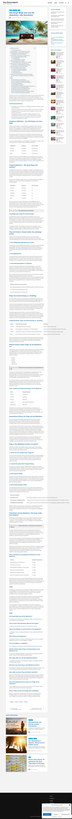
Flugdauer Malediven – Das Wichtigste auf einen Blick (20, 51)
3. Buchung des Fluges (16, 71)
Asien (11, 10)
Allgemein (30, 738)
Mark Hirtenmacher (14, 17)
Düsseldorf (12, 193)
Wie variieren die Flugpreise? (17, 83)
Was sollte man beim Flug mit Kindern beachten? (21, 89)
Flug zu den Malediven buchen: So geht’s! (18, 67)
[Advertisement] (36, 783)
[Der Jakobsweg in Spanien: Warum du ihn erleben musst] (16, 744)
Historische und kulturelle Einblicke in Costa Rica (60, 93)
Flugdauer (12, 701)
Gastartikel (52, 798)
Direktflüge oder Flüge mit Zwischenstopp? (19, 54)
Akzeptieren (47, 814)
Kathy (31, 769)
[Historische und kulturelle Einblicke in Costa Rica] (53, 93)
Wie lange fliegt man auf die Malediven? (19, 79)
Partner (51, 796)
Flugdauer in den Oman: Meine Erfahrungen (59, 70)
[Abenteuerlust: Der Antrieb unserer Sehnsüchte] (16, 726)
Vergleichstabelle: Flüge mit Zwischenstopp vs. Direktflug (22, 62)
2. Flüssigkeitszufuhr (16, 58)
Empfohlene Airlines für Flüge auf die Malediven (19, 66)
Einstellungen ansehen (65, 814)
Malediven (29, 106)
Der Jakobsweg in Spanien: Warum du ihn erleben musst (36, 742)
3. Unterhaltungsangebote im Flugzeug (19, 59)
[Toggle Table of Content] (34, 48)
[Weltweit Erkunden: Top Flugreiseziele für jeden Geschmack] (53, 101)
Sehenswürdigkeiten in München (56, 39)
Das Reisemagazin (10, 2)
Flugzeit (16, 701)
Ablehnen (56, 814)
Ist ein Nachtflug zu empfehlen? (18, 84)
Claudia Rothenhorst (33, 750)
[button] (69, 804)
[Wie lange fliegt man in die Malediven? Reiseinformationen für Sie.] (53, 76)
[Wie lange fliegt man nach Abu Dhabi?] (53, 138)
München (12, 150)
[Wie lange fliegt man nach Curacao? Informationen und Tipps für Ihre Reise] (53, 108)
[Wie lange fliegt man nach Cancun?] (53, 124)
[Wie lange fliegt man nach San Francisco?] (53, 131)
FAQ (12, 78)
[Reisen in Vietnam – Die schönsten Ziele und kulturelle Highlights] (53, 61)
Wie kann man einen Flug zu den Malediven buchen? (21, 88)
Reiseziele (50, 2)
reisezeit (25, 701)
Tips (19, 10)
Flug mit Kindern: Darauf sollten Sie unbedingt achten (20, 55)
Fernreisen (61, 2)
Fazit (11, 76)
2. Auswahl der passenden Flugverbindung (19, 70)
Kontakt (51, 800)
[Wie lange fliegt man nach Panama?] (53, 117)
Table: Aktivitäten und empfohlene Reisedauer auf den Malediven (23, 75)
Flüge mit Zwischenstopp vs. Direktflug (17, 60)
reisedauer (21, 701)
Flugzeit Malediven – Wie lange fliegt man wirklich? (20, 52)
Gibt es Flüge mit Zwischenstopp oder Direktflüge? (21, 92)
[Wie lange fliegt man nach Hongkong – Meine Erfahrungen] (53, 86)
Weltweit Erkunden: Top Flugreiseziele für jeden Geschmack (60, 101)
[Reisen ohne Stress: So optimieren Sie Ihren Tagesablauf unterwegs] (16, 763)
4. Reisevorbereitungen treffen (17, 72)
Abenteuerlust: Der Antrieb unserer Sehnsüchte (35, 724)
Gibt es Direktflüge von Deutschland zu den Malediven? (22, 82)
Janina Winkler (32, 732)
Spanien (35, 738)
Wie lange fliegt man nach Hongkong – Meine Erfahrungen (60, 86)
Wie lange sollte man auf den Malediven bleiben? (21, 87)
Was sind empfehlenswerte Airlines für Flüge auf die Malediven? (23, 91)
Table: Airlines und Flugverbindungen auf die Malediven (21, 64)
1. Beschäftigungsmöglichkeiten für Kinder (19, 56)
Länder (55, 2)
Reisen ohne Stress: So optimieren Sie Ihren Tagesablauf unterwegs (36, 761)
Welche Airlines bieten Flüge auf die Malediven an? (20, 63)
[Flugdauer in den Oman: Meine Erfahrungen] (53, 69)
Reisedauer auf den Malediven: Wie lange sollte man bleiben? (22, 74)
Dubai (26, 397)
